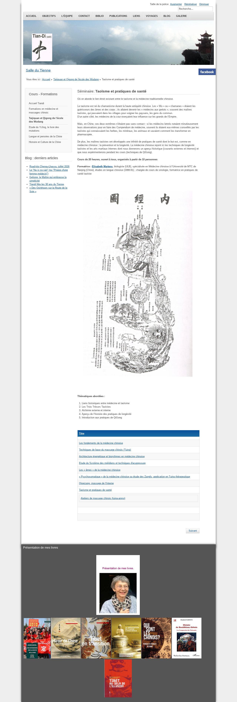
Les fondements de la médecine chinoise (101, 443)
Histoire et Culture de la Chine (45, 142)
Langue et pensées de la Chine (45, 136)
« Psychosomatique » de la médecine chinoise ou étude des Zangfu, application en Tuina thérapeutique (134, 476)
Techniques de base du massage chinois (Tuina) (105, 449)
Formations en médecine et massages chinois (43, 110)
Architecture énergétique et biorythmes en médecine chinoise (112, 456)
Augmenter (176, 4)
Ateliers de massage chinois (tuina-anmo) (103, 498)
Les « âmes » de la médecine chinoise (99, 470)
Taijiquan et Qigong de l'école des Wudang (76, 79)
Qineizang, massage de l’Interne (96, 483)
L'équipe (67, 16)
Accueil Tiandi (36, 103)
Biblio (100, 16)
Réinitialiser (190, 4)
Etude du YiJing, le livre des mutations (44, 129)
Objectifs (49, 16)
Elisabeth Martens (102, 166)
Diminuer (204, 4)
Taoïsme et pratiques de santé (95, 490)
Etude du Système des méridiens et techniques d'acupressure (112, 463)
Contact (84, 16)
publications (118, 16)
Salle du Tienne (38, 70)
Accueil (31, 16)
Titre (81, 433)
